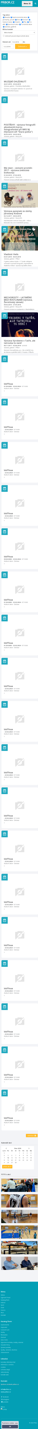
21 (15, 1160)
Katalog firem (5, 1300)
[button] (27, 3)
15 (19, 1158)
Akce (2, 1312)
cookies (3, 1367)
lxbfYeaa (8, 383)
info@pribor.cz (6, 1389)
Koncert (25, 20)
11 (31, 1155)
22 (19, 1160)
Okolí (2, 1307)
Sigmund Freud (5, 1297)
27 (12, 1162)
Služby (3, 1332)
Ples (25, 22)
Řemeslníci (4, 1335)
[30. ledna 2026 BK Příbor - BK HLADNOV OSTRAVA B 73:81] (19, 1185)
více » (3, 1407)
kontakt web (5, 1375)
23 (23, 1160)
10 (27, 1155)
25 (31, 1160)
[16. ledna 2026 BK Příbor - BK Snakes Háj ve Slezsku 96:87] (19, 1200)
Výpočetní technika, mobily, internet (12, 1342)
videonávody (5, 1372)
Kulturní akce (8, 22)
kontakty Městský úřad (8, 1362)
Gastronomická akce (19, 17)
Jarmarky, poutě (8, 20)
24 (27, 1160)
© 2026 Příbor (33, 1423)
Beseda (7, 17)
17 (27, 1158)
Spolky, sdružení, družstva (9, 1350)
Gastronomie (5, 1325)
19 (8, 1160)
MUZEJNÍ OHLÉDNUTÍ (15, 81)
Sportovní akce (13, 24)
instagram (5, 1399)
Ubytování (4, 1327)
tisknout (30, 1135)
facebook (5, 1397)
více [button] (16, 1423)
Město (3, 1295)
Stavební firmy (5, 1345)
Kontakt (3, 1315)
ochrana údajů (5, 1370)
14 (15, 1158)
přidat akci (6, 1167)
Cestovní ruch (5, 1330)
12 (8, 1158)
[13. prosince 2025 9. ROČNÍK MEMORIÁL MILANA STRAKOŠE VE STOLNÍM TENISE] (19, 1216)
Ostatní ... (18, 22)
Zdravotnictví (5, 1352)
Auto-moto (4, 1340)
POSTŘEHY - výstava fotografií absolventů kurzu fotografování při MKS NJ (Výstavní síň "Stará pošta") (19, 128)
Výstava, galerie (10, 27)
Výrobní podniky (6, 1347)
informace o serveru (7, 1364)
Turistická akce (26, 24)
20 (12, 1160)
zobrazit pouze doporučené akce (17, 36)
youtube (5, 1402)
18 (31, 1158)
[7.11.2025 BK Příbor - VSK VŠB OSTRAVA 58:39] (19, 1232)
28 (15, 1162)
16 (23, 1158)
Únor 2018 (17, 1148)
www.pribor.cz (6, 1392)
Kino (18, 20)
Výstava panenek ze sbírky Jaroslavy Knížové (18, 212)
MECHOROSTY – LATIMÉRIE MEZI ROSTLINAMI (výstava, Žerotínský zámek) (18, 300)
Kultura (3, 1302)
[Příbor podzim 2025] (19, 1247)
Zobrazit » (22, 46)
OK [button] (10, 1426)
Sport (2, 1305)
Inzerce (3, 1310)
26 (8, 1162)
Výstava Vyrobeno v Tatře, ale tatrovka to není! (19, 341)
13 (12, 1158)
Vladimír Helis (11, 254)
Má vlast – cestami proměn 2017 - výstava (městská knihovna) (18, 170)
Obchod (3, 1337)
